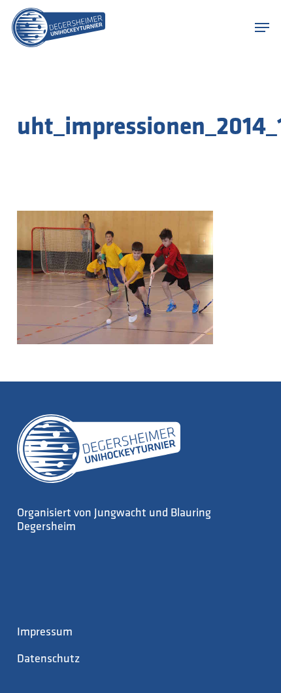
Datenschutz (48, 660)
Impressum (45, 633)
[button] (262, 27)
